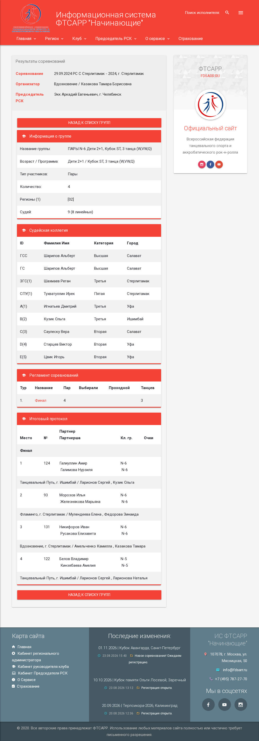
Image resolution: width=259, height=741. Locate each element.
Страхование (27, 686)
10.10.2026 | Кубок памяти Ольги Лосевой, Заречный (139, 680)
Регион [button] (52, 38)
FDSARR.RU (210, 76)
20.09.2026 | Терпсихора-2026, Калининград (139, 705)
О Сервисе (26, 680)
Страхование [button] (191, 38)
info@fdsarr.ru (235, 670)
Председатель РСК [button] (113, 38)
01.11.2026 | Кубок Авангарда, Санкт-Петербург (139, 648)
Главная (23, 647)
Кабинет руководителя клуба (43, 666)
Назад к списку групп (89, 123)
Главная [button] (23, 38)
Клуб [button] (77, 38)
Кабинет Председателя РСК (42, 673)
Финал (40, 400)
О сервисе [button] (155, 38)
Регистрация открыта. (156, 688)
